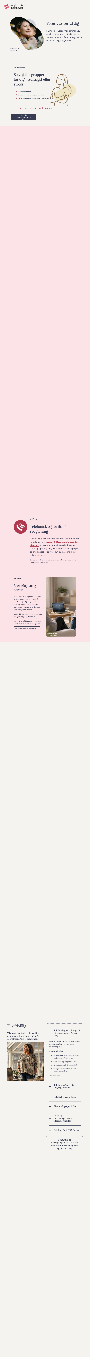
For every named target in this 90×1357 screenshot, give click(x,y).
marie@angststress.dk (61, 1142)
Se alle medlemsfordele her (23, 117)
